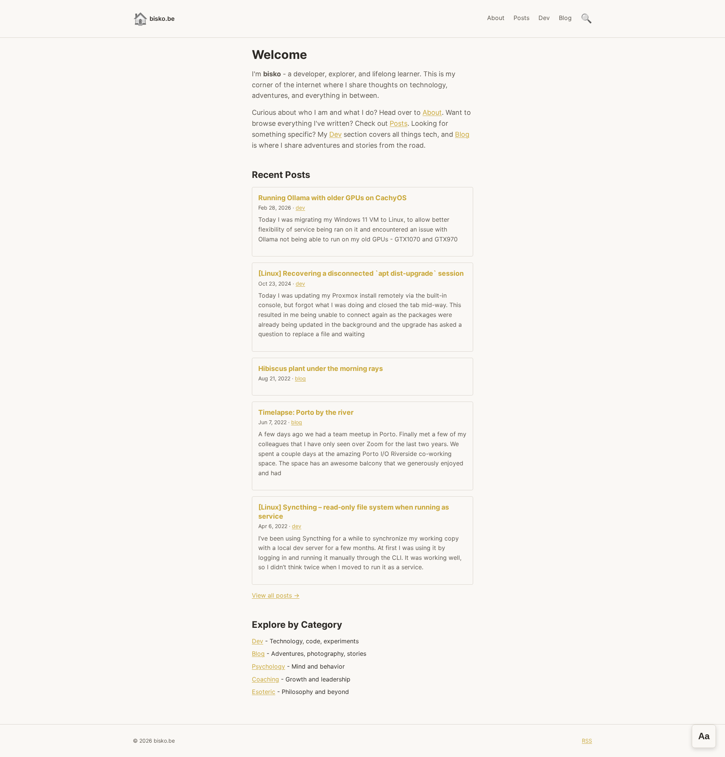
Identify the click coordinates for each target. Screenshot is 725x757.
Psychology (268, 666)
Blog (565, 18)
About (495, 18)
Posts (521, 18)
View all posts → (275, 595)
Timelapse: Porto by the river (305, 412)
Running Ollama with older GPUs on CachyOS (332, 198)
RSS (587, 740)
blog (300, 378)
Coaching (265, 679)
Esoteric (263, 691)
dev (300, 207)
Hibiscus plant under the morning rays (320, 368)
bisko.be (153, 18)
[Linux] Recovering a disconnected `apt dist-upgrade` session (361, 273)
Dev (544, 18)
